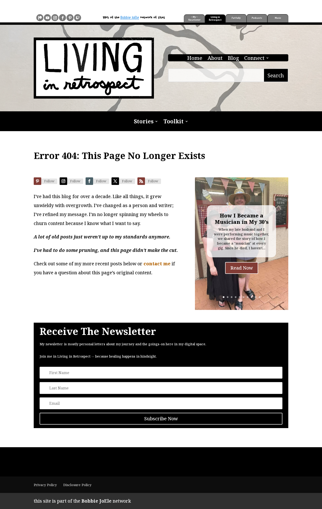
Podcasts (257, 18)
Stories (143, 122)
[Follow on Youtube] (47, 17)
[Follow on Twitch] (77, 17)
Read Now (241, 268)
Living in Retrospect (215, 18)
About (215, 58)
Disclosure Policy (77, 485)
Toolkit (173, 122)
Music (278, 18)
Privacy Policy (45, 485)
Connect (254, 58)
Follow (49, 181)
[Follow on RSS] (141, 181)
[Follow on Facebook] (62, 17)
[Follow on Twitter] (115, 181)
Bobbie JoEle (129, 17)
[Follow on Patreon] (39, 17)
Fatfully (236, 18)
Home (194, 58)
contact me (157, 264)
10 (259, 297)
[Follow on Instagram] (54, 17)
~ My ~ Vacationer (194, 18)
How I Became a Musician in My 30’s (241, 218)
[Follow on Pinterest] (70, 17)
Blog (233, 58)
